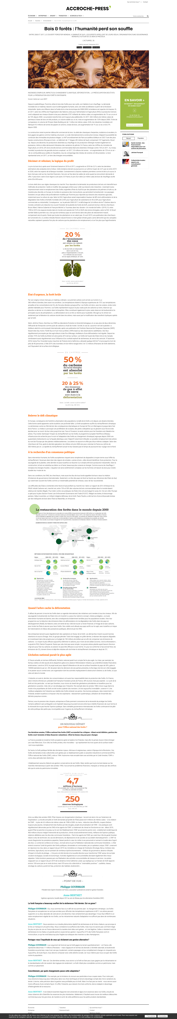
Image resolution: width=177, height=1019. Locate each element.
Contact (145, 2)
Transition (37, 20)
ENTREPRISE (43, 16)
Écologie (79, 47)
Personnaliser (163, 1016)
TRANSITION (63, 16)
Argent (30, 1013)
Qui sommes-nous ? (133, 2)
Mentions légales (95, 1013)
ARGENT (52, 16)
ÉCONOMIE (31, 16)
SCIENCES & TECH (76, 16)
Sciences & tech (64, 1010)
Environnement (47, 20)
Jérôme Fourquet (137, 152)
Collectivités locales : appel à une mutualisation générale (138, 163)
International (96, 47)
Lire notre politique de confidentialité (90, 1017)
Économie (31, 1008)
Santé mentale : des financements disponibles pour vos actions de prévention (138, 145)
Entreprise (31, 1010)
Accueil (30, 20)
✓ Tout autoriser (150, 1016)
